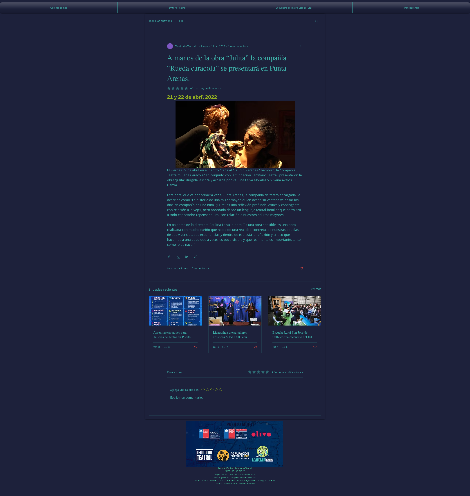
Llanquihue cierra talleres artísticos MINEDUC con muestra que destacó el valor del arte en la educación (234, 334)
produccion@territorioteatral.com (238, 478)
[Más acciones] (301, 46)
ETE (181, 21)
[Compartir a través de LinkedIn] (187, 257)
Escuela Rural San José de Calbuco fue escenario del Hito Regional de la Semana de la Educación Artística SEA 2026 (293, 334)
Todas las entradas (160, 21)
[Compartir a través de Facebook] (169, 257)
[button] (176, 7)
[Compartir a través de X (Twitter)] (178, 257)
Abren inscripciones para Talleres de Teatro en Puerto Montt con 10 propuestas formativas (172, 334)
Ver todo (316, 289)
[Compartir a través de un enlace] (196, 257)
